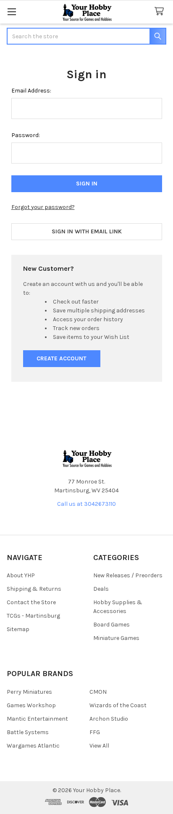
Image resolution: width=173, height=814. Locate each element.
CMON (98, 691)
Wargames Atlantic (33, 745)
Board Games (111, 624)
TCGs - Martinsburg (33, 615)
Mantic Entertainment (37, 718)
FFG (94, 732)
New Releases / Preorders (128, 575)
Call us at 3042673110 (86, 503)
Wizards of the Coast (118, 705)
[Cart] (161, 12)
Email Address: (31, 90)
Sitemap (18, 629)
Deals (101, 588)
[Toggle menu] (11, 11)
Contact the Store (31, 602)
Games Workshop (31, 705)
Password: (25, 135)
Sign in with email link (87, 231)
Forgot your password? (43, 207)
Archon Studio (108, 718)
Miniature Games (116, 638)
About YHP (21, 575)
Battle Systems (28, 732)
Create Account (61, 358)
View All (99, 745)
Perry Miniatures (29, 691)
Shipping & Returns (34, 588)
